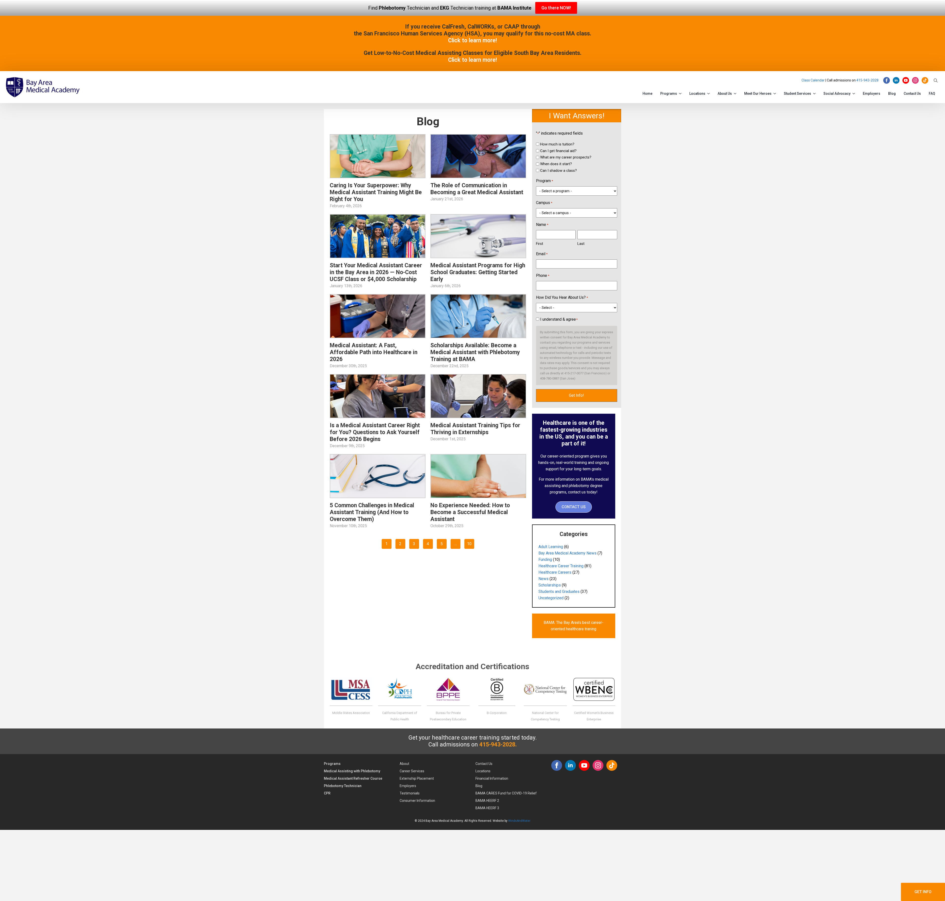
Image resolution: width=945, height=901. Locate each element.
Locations (697, 93)
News (543, 578)
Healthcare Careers (554, 572)
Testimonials (410, 793)
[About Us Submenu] (736, 92)
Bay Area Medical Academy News (567, 553)
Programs (668, 93)
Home (647, 93)
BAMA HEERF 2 (487, 801)
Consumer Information (417, 801)
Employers (871, 93)
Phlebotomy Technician (343, 786)
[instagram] (915, 80)
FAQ (932, 93)
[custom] (925, 80)
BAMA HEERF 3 (487, 808)
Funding (545, 559)
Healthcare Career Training (560, 566)
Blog (892, 93)
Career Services (412, 771)
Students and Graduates (559, 591)
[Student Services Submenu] (815, 92)
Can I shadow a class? (558, 170)
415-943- (863, 80)
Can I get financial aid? (558, 151)
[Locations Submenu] (709, 92)
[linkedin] (896, 80)
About (404, 764)
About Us (725, 93)
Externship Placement (417, 778)
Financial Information (491, 778)
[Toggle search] (935, 80)
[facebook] (886, 80)
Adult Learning (550, 546)
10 (469, 543)
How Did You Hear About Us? (562, 297)
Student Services (797, 93)
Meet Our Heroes (758, 93)
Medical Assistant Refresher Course (353, 778)
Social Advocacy (836, 93)
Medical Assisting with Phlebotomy (352, 771)
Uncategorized (551, 598)
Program (544, 180)
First (539, 243)
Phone (542, 275)
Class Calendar (813, 80)
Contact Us (912, 93)
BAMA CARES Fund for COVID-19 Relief (506, 793)
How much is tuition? (557, 144)
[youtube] (905, 80)
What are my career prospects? (565, 157)
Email (542, 254)
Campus (544, 202)
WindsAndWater (519, 820)
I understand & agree (559, 319)
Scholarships (549, 585)
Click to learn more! (472, 40)
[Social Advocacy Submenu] (854, 92)
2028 (875, 80)
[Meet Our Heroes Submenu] (776, 92)
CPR (327, 793)
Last (580, 243)
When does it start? (556, 164)
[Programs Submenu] (681, 92)
